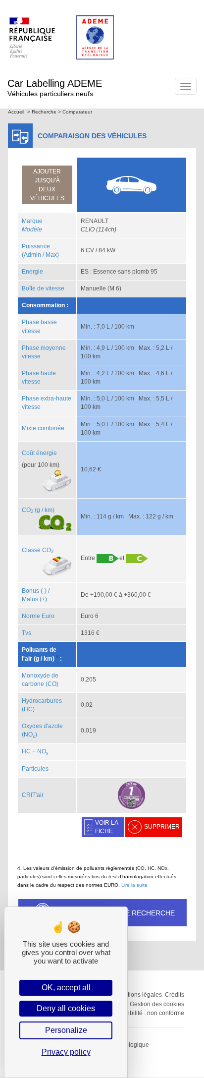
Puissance (36, 246)
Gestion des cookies (157, 1004)
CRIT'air (33, 795)
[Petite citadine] (131, 184)
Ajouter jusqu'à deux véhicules (47, 185)
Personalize (66, 1030)
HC (26, 751)
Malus (30, 599)
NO (43, 751)
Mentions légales (139, 994)
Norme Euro (38, 616)
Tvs (26, 632)
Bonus (30, 590)
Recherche (44, 111)
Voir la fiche (106, 827)
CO (27, 510)
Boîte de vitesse (43, 288)
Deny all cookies (66, 1008)
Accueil (16, 111)
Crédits (174, 994)
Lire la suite (134, 885)
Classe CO (37, 550)
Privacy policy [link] (66, 1052)
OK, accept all (66, 987)
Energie (32, 271)
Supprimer (162, 826)
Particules (35, 768)
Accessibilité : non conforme (146, 1013)
